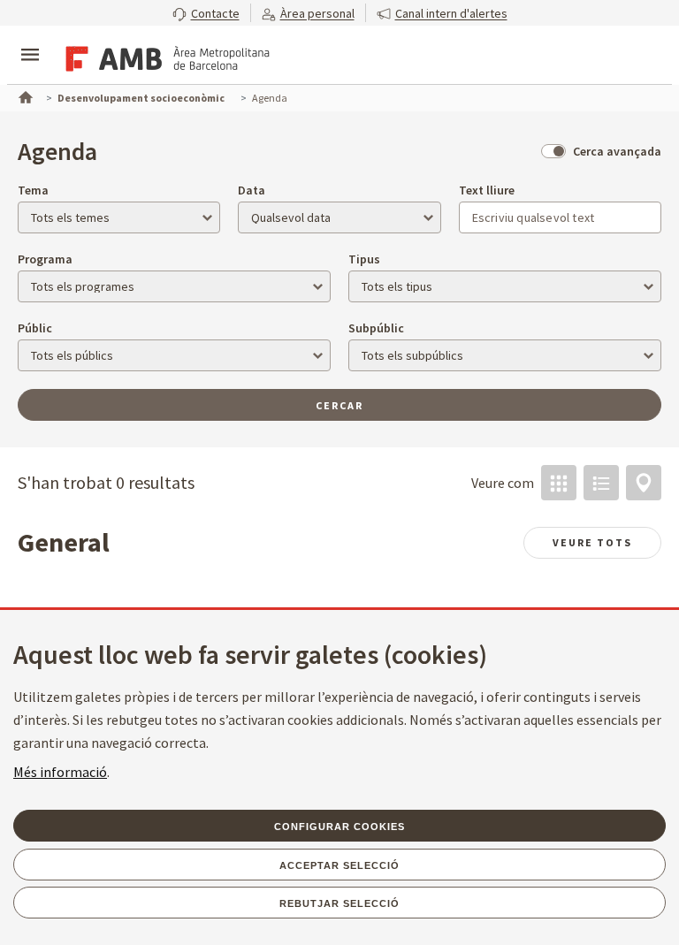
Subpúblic (376, 328)
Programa (45, 259)
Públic (35, 328)
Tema (33, 190)
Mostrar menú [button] (30, 40)
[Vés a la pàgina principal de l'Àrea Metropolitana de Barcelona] (164, 56)
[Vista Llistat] (601, 482)
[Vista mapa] (643, 482)
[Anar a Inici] (24, 95)
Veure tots (592, 542)
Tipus (364, 259)
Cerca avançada (617, 151)
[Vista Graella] (558, 482)
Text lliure (487, 190)
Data (251, 190)
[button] (206, 13)
